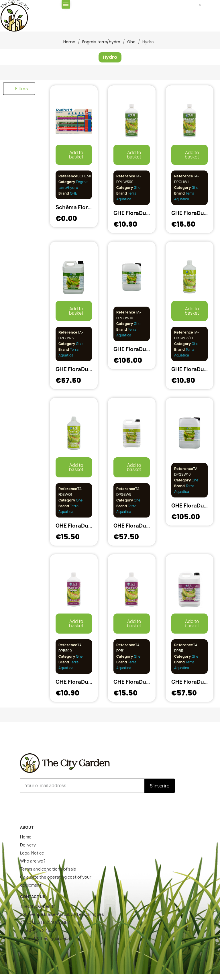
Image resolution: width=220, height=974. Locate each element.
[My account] (110, 4)
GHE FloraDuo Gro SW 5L (145, 525)
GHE (73, 193)
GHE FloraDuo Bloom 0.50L (90, 681)
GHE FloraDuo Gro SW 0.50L (149, 213)
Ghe (137, 187)
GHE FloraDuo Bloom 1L (143, 681)
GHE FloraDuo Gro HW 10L (146, 349)
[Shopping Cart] (196, 4)
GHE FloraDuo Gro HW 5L (88, 369)
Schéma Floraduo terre (85, 207)
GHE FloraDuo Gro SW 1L (87, 525)
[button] (154, 4)
